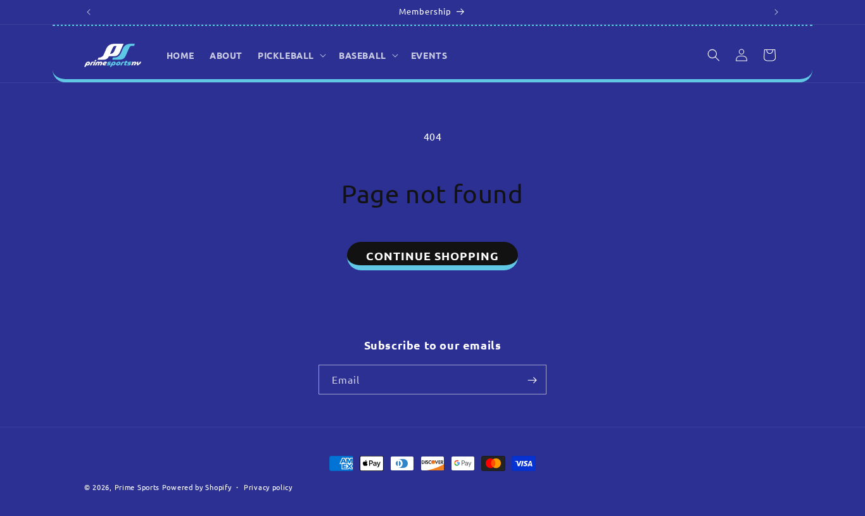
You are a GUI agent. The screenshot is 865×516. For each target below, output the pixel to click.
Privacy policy (268, 486)
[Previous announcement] (89, 12)
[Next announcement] (776, 12)
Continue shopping (432, 255)
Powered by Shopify (197, 487)
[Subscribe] (532, 380)
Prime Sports (137, 487)
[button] (290, 55)
